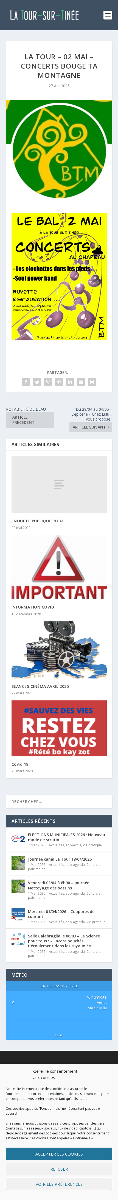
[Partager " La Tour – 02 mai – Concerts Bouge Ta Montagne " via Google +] (48, 382)
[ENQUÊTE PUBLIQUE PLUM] (59, 484)
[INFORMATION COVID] (59, 567)
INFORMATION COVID (33, 607)
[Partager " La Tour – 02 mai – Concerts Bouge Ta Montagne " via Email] (80, 382)
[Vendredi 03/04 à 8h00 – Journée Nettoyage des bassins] (18, 886)
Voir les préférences (59, 1184)
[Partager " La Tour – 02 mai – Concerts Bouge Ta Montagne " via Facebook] (26, 382)
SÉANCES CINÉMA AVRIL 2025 (40, 686)
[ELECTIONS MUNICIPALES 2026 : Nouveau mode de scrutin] (18, 838)
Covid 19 (20, 764)
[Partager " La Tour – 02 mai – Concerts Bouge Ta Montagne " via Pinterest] (59, 382)
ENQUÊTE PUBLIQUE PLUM (38, 520)
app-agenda (75, 864)
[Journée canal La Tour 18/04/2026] (18, 863)
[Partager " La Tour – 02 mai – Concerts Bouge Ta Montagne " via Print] (91, 382)
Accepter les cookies (59, 1154)
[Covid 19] (59, 728)
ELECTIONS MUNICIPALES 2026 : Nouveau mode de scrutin (66, 837)
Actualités (56, 845)
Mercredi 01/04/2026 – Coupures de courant (61, 914)
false (59, 1035)
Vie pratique (92, 845)
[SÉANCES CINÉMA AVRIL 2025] (59, 649)
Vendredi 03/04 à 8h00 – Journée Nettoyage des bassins (58, 885)
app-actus (73, 845)
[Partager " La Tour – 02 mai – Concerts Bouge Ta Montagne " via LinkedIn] (69, 382)
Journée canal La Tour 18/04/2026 (60, 859)
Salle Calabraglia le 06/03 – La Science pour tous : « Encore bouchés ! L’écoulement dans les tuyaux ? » (64, 940)
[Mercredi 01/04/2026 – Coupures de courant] (18, 915)
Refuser (59, 1169)
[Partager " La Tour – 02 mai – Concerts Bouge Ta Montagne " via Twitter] (37, 382)
